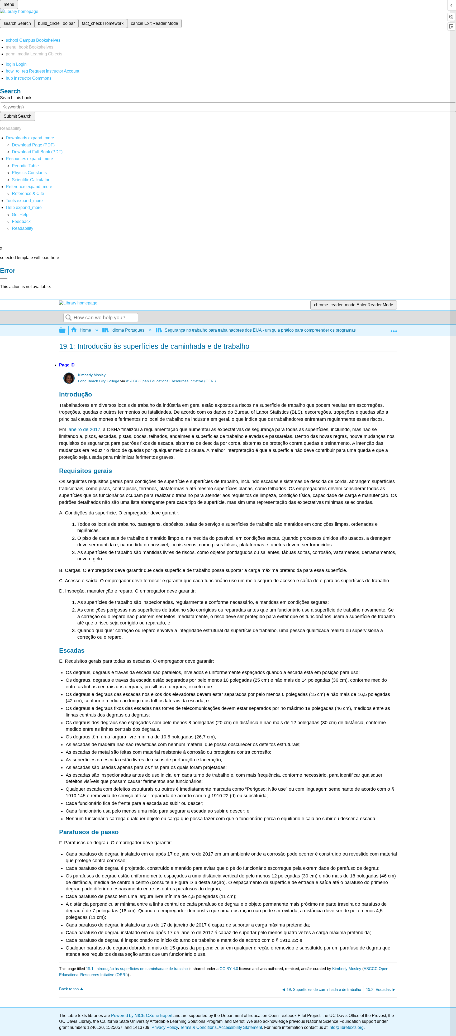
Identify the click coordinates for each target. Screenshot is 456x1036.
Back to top (69, 989)
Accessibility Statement (240, 1027)
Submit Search (17, 116)
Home (85, 330)
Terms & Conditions (198, 1027)
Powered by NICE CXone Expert (142, 1015)
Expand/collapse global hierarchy (65, 330)
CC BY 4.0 (229, 968)
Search (68, 317)
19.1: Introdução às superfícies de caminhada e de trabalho (137, 968)
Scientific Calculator (30, 180)
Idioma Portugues (127, 330)
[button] (21, 221)
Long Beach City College (98, 381)
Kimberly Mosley (92, 375)
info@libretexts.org (345, 1027)
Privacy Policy (164, 1027)
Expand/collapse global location (394, 329)
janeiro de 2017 (84, 429)
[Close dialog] (3, 278)
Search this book (15, 98)
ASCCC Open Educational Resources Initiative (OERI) (171, 381)
